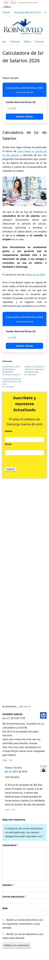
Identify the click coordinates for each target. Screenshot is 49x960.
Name (8, 431)
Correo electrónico (14, 896)
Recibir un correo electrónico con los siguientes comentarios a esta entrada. (22, 923)
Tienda (6, 12)
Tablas (27, 41)
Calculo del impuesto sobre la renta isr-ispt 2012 (11, 381)
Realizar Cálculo (24, 116)
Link (10, 760)
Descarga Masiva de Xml (27, 12)
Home (6, 2)
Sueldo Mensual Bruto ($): (21, 102)
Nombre (8, 885)
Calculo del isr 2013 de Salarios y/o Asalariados (11, 369)
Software (15, 41)
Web (5, 908)
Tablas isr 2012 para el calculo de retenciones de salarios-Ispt (34, 369)
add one (23, 706)
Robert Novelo (13, 767)
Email (8, 444)
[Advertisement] (24, 590)
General (13, 2)
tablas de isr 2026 (35, 274)
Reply (4, 760)
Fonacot (39, 41)
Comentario (10, 845)
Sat (4, 41)
